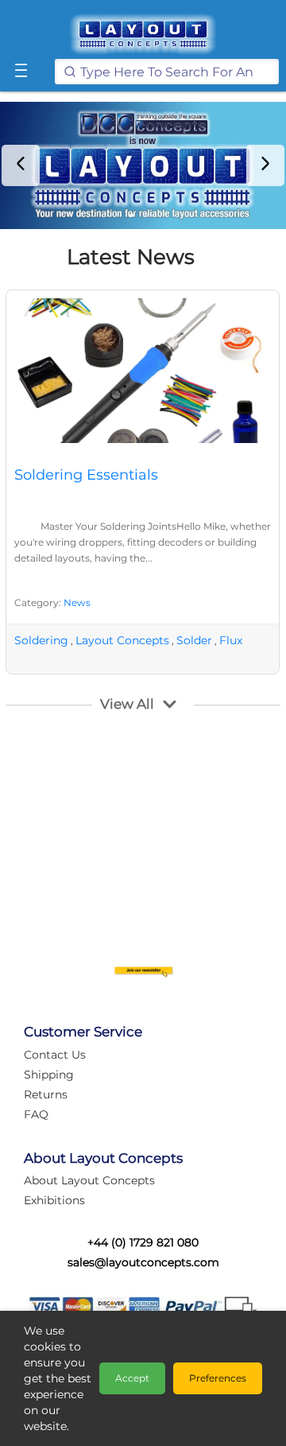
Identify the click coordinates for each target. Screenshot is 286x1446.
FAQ (36, 1114)
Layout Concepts (122, 640)
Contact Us (55, 1055)
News (77, 602)
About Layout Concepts (89, 1180)
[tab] (131, 215)
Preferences (217, 1378)
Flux (230, 640)
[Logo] (143, 34)
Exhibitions (54, 1200)
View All (127, 704)
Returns (46, 1094)
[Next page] (265, 165)
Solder (194, 640)
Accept (132, 1378)
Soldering (41, 640)
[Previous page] (21, 165)
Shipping (49, 1074)
